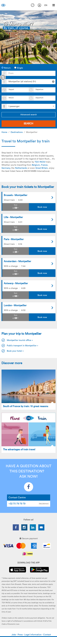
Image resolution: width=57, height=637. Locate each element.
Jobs (14, 635)
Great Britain (41, 168)
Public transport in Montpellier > (22, 346)
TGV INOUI (40, 162)
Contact (47, 635)
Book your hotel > (15, 351)
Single (19, 68)
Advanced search (28, 115)
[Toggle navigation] (53, 5)
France (44, 165)
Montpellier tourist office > (20, 340)
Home (4, 132)
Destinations (17, 132)
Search (28, 123)
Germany (6, 168)
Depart (11, 89)
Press (20, 635)
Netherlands (21, 168)
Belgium (36, 165)
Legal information (33, 635)
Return (7, 68)
